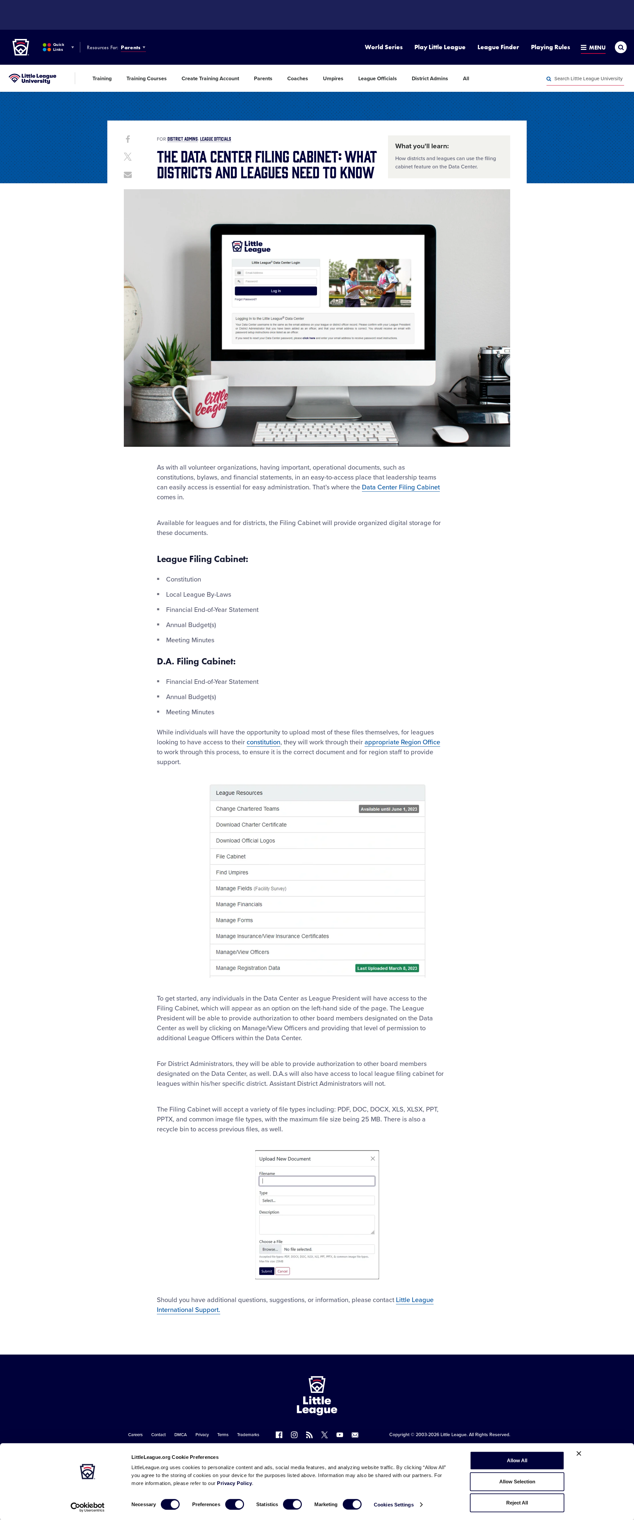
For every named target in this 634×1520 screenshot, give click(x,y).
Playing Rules (550, 47)
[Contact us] (355, 1435)
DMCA (180, 1434)
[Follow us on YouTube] (339, 1435)
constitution (263, 742)
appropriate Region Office (402, 742)
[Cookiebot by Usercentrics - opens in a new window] (88, 1507)
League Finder (498, 47)
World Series (384, 47)
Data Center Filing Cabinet (401, 487)
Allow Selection (517, 1481)
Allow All (517, 1460)
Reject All (517, 1502)
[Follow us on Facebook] (279, 1435)
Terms (223, 1434)
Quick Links (58, 47)
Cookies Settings (394, 1504)
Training (102, 78)
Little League (453, 1434)
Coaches (297, 78)
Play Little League (440, 47)
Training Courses (146, 78)
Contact (158, 1434)
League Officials (377, 78)
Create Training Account (210, 78)
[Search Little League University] (549, 79)
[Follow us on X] (324, 1435)
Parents (130, 47)
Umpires (333, 78)
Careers (135, 1434)
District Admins (430, 78)
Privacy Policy (234, 1483)
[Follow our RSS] (309, 1435)
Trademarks (248, 1434)
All (466, 78)
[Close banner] (579, 1453)
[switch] (234, 1504)
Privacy (202, 1434)
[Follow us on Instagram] (294, 1435)
